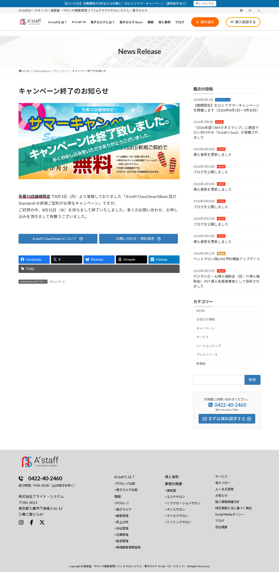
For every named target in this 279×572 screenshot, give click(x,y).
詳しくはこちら (205, 3)
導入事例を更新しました (212, 154)
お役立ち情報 (205, 319)
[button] (205, 22)
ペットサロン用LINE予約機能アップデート (226, 259)
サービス (202, 337)
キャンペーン (57, 281)
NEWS (219, 122)
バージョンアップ (208, 346)
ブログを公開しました (210, 172)
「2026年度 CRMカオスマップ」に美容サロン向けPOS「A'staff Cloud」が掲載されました (226, 132)
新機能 (221, 253)
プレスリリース (207, 354)
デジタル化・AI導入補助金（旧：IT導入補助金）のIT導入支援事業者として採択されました (226, 281)
